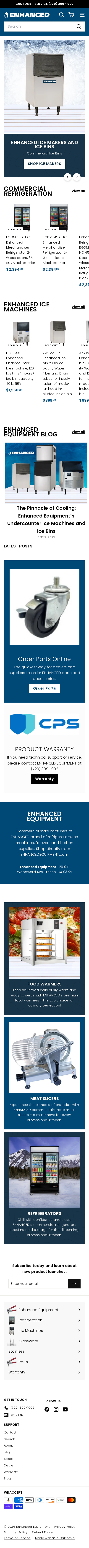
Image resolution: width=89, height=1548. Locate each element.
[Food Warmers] (44, 943)
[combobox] (44, 26)
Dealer (9, 1465)
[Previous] (67, 177)
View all (78, 191)
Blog (7, 1478)
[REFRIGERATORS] (44, 1172)
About (8, 1445)
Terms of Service (17, 1538)
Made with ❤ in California (55, 1538)
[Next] (77, 177)
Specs (9, 1459)
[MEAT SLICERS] (44, 1057)
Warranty (44, 778)
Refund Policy (42, 1532)
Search (9, 1439)
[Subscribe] (74, 1283)
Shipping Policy (15, 1532)
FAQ (7, 1452)
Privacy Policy (64, 1526)
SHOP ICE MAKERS (44, 163)
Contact (10, 1432)
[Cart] (71, 14)
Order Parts (44, 688)
